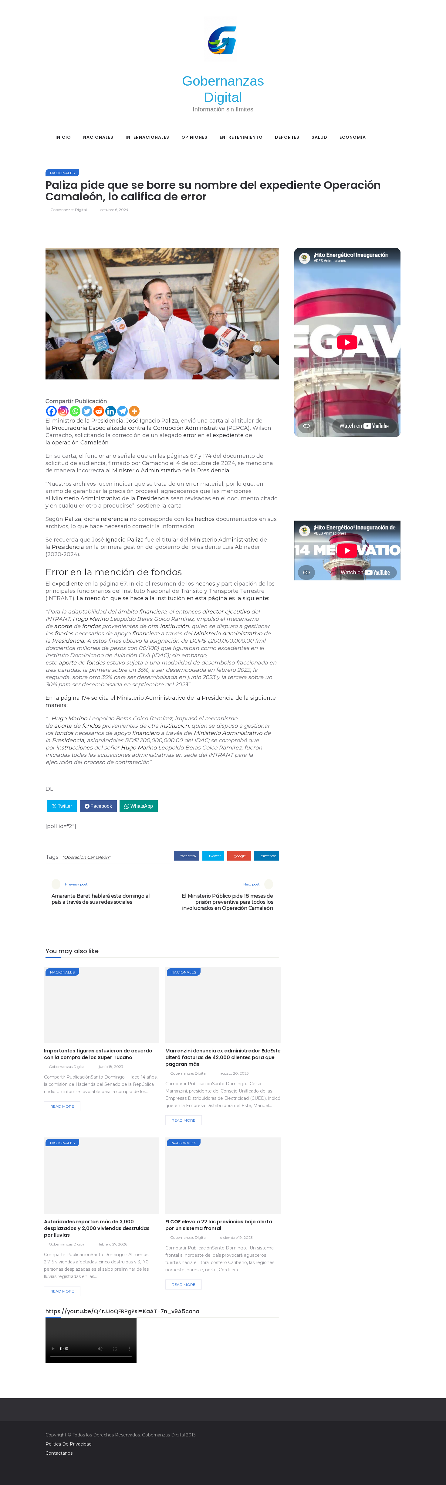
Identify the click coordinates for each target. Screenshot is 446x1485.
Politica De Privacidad (69, 1444)
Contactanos (59, 1453)
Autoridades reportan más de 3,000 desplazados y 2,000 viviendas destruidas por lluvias (97, 1228)
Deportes (287, 137)
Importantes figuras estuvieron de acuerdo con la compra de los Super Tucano (98, 1054)
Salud (319, 137)
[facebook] (80, 1007)
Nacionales (98, 137)
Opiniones (194, 137)
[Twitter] (87, 411)
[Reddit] (98, 411)
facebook (188, 856)
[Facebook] (51, 411)
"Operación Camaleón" (86, 857)
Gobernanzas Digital (68, 209)
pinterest (268, 856)
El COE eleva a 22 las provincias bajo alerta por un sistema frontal (218, 1225)
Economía (353, 137)
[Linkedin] (110, 411)
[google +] (113, 1007)
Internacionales (147, 137)
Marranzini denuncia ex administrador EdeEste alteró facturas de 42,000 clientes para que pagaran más (223, 1057)
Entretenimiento (241, 137)
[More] (134, 411)
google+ (240, 856)
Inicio (63, 137)
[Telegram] (122, 411)
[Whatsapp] (75, 411)
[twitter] (97, 1007)
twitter (214, 856)
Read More (62, 1106)
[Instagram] (63, 411)
